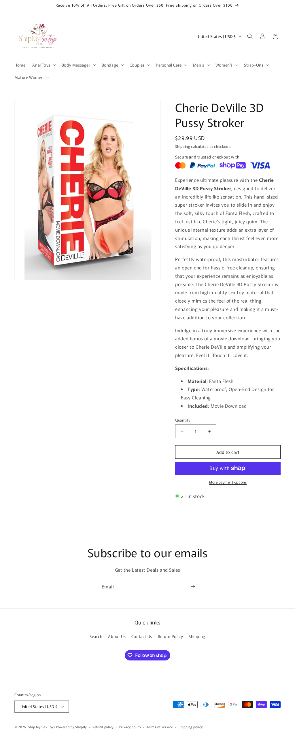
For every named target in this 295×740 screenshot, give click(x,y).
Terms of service (160, 726)
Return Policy (170, 636)
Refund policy (103, 726)
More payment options (228, 482)
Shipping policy (191, 726)
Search (96, 636)
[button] (43, 65)
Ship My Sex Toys (41, 726)
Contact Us (141, 636)
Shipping (182, 146)
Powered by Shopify (71, 726)
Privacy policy (130, 726)
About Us (117, 636)
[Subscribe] (192, 586)
